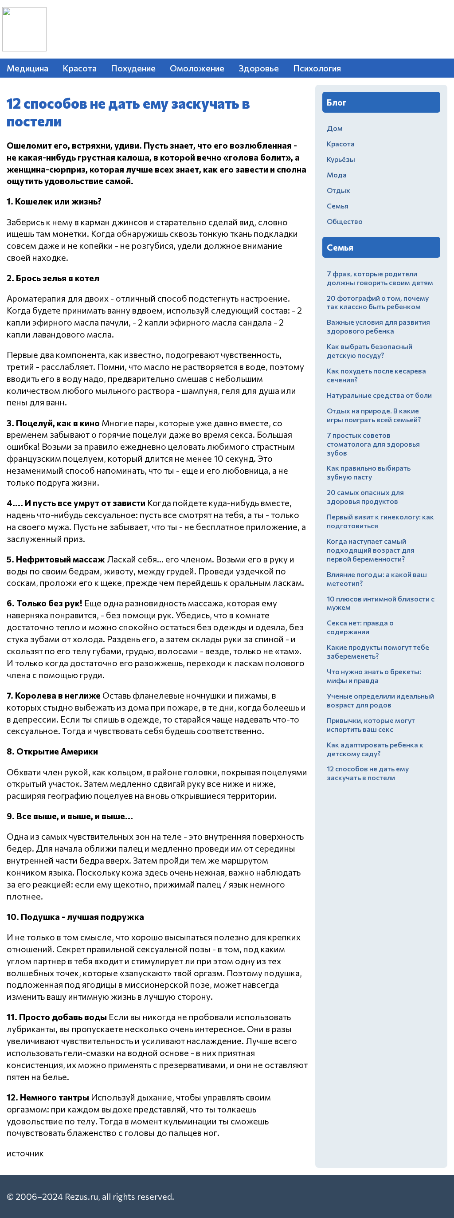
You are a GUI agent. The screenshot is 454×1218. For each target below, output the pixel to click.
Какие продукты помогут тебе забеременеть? (378, 651)
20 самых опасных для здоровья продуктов (365, 496)
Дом (335, 128)
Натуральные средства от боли (379, 395)
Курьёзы (341, 159)
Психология (317, 68)
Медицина (27, 68)
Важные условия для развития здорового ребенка (378, 326)
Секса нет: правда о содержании (360, 627)
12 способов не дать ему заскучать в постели (368, 773)
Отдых (338, 190)
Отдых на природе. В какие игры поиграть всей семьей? (374, 415)
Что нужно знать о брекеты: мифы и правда (374, 675)
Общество (345, 221)
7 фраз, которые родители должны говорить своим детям (380, 278)
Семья (337, 205)
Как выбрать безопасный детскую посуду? (369, 350)
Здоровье (259, 68)
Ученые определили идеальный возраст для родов (380, 700)
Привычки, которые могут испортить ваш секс (371, 724)
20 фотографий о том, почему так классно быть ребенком (378, 302)
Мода (337, 174)
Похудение (133, 68)
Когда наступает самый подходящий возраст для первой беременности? (371, 550)
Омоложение (197, 68)
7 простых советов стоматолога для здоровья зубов (373, 444)
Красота (80, 68)
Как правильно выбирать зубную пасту (369, 472)
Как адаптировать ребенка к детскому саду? (375, 749)
